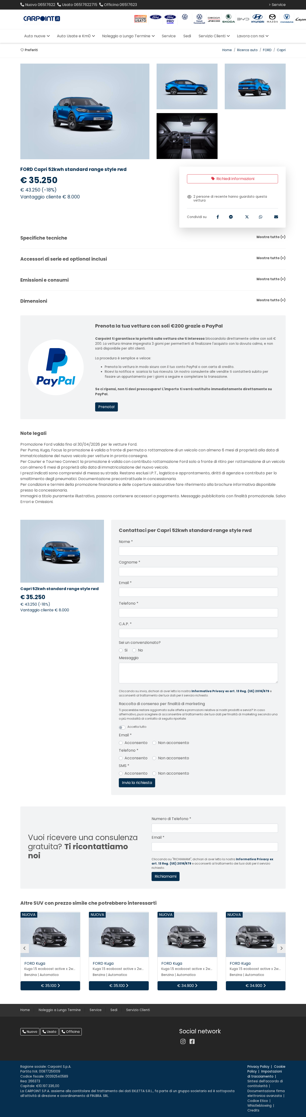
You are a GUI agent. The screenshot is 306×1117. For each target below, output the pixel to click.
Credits (253, 1110)
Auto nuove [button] (34, 36)
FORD (267, 50)
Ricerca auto (247, 50)
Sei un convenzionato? (140, 642)
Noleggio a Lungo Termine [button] (126, 36)
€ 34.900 (186, 985)
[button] (153, 238)
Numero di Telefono (171, 818)
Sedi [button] (187, 36)
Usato (51, 1031)
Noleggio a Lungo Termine (60, 1010)
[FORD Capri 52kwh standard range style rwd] (187, 87)
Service (96, 1010)
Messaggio (129, 658)
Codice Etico (257, 1101)
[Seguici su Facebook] (192, 1042)
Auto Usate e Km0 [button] (74, 36)
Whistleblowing (259, 1105)
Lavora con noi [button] (250, 36)
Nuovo (31, 1031)
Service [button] (169, 36)
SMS (124, 765)
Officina (72, 1031)
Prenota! (106, 407)
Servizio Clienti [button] (212, 36)
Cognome (129, 562)
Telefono (128, 603)
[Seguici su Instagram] (182, 1042)
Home (227, 50)
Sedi (113, 1010)
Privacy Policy (258, 1066)
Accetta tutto (136, 727)
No (140, 650)
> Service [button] (277, 4)
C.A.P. (125, 624)
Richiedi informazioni (234, 178)
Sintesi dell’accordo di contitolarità (265, 1083)
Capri (281, 50)
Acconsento (136, 742)
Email (125, 583)
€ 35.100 (49, 985)
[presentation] (24, 948)
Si (126, 650)
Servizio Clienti (138, 1010)
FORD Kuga (34, 963)
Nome (126, 541)
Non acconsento (173, 742)
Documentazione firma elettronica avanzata (266, 1093)
